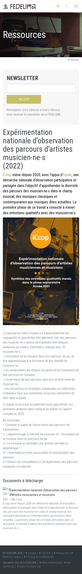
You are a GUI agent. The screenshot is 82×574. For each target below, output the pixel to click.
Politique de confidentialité (40, 556)
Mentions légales (12, 556)
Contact (32, 553)
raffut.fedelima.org (51, 562)
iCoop (7, 174)
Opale (67, 174)
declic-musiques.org (29, 566)
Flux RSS (46, 553)
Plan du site (62, 553)
